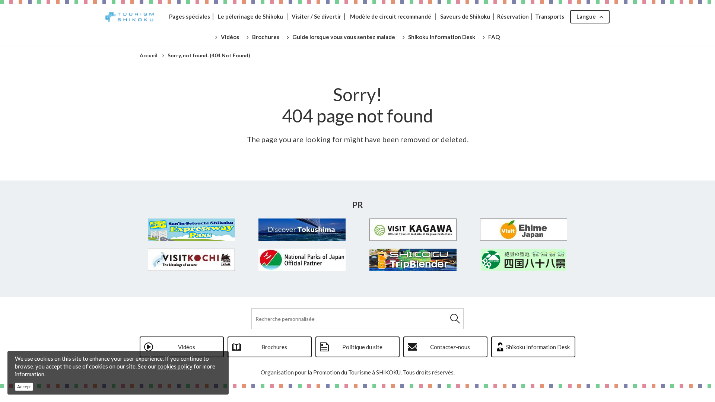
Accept (24, 386)
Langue (586, 16)
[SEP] (191, 229)
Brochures (274, 347)
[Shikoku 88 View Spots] (524, 260)
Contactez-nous (450, 347)
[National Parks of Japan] (302, 260)
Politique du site (362, 347)
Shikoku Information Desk (538, 347)
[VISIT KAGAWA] (413, 229)
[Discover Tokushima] (302, 229)
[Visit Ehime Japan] (524, 229)
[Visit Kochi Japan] (191, 260)
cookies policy (175, 366)
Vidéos (186, 347)
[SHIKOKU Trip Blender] (413, 260)
